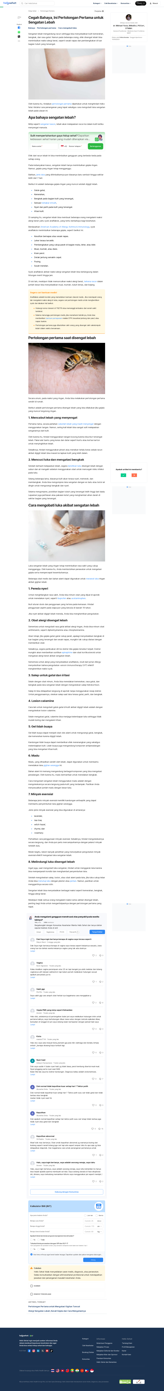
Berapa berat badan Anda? (40, 1231)
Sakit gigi (40, 989)
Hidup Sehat (32, 11)
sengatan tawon (47, 124)
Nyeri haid (40, 1060)
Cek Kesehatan (87, 1345)
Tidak (42, 1240)
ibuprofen (61, 598)
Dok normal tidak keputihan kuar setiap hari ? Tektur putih (62, 1086)
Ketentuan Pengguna (104, 1343)
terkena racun (90, 281)
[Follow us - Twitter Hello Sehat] (42, 1350)
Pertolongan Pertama (47, 11)
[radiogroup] (93, 1215)
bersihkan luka (74, 466)
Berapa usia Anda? (37, 1221)
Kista (38, 1036)
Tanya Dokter (97, 932)
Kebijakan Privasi (103, 1347)
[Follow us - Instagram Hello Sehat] (33, 1350)
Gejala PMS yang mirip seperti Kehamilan (54, 1010)
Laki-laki (90, 1215)
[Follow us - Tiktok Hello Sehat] (51, 1350)
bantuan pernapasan (54, 318)
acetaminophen (78, 598)
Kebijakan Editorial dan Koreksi (108, 1351)
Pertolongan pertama (46, 28)
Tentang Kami (127, 1343)
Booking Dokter (88, 1352)
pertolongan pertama (62, 104)
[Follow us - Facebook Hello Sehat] (29, 1350)
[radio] (85, 1215)
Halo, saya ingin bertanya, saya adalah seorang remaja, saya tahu (65, 1162)
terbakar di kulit (49, 203)
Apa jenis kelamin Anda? (39, 1215)
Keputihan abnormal (45, 1136)
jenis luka (40, 174)
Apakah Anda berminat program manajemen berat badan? (52, 1236)
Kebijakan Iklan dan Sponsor (107, 1354)
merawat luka (92, 579)
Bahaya (31, 28)
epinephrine (67, 652)
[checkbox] (31, 1254)
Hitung (93, 1260)
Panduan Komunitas (104, 1358)
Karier (124, 1351)
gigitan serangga (51, 765)
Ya (34, 1240)
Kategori (85, 1339)
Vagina (39, 963)
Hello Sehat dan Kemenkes (107, 1362)
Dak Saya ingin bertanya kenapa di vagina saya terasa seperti (63, 939)
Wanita (101, 1215)
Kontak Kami (126, 1354)
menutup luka (44, 881)
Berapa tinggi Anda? (37, 1226)
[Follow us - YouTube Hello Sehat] (47, 1350)
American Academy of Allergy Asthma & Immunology (64, 227)
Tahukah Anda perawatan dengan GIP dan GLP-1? (49, 1243)
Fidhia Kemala (124, 37)
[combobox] (99, 1226)
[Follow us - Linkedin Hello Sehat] (38, 1350)
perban (73, 881)
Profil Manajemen (128, 1347)
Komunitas (86, 1359)
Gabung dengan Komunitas (67, 1192)
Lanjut (32, 951)
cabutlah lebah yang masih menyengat (76, 424)
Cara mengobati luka (67, 28)
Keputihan (41, 1112)
